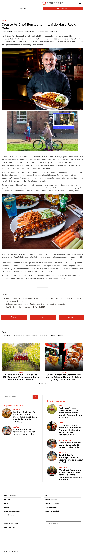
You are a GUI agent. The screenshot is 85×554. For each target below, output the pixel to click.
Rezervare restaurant (12, 511)
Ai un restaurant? (11, 524)
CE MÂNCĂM (16, 409)
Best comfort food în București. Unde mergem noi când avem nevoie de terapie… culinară (25, 417)
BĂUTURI (61, 440)
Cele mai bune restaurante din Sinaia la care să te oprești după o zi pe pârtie (35, 304)
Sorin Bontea (44, 336)
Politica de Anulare (51, 503)
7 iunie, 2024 (53, 31)
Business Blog (9, 527)
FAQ (45, 495)
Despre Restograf (10, 495)
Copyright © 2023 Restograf (11, 551)
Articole (7, 499)
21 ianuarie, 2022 (29, 31)
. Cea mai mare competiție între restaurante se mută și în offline (70, 475)
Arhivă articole (9, 515)
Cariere (7, 503)
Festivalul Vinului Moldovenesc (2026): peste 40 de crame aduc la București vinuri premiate (21, 377)
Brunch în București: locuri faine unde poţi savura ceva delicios (24, 431)
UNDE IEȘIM (68, 440)
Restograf (9, 31)
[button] (39, 383)
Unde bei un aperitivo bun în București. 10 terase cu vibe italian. (70, 445)
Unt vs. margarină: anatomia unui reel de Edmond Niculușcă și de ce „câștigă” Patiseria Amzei (64, 377)
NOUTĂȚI (4, 20)
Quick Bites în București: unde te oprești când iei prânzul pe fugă (71, 458)
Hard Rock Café (32, 336)
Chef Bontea (7, 336)
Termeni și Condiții (51, 511)
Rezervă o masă (62, 8)
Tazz (53, 336)
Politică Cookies (50, 499)
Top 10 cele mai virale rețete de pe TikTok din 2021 (25, 307)
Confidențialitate (50, 507)
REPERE (66, 467)
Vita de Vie (61, 336)
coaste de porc (19, 336)
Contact (7, 507)
